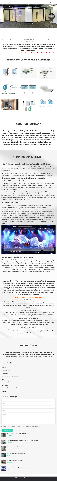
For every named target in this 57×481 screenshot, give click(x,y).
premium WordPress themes (44, 477)
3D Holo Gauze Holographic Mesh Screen (18, 467)
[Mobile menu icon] (54, 2)
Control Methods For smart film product (17, 433)
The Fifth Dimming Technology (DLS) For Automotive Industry (23, 440)
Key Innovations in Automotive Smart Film (18, 447)
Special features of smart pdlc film (16, 453)
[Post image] (3, 435)
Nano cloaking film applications (15, 460)
